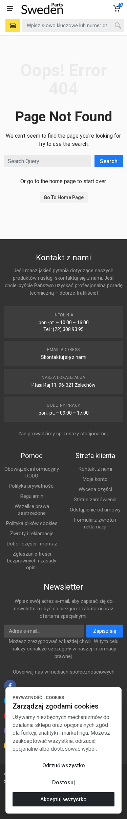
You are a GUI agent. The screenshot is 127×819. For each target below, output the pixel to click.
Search (109, 161)
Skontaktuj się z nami (63, 357)
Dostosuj (63, 782)
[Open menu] (10, 8)
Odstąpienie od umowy (95, 510)
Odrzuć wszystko (63, 765)
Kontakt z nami (95, 469)
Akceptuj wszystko (63, 799)
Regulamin (31, 496)
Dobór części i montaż (32, 544)
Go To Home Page (64, 197)
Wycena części (95, 489)
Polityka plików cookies (32, 523)
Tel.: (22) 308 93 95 (63, 329)
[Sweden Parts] (42, 8)
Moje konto (95, 479)
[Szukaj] (117, 25)
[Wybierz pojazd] (12, 25)
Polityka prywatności (32, 486)
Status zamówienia (95, 499)
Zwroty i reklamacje (32, 533)
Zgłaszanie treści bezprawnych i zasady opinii (31, 561)
